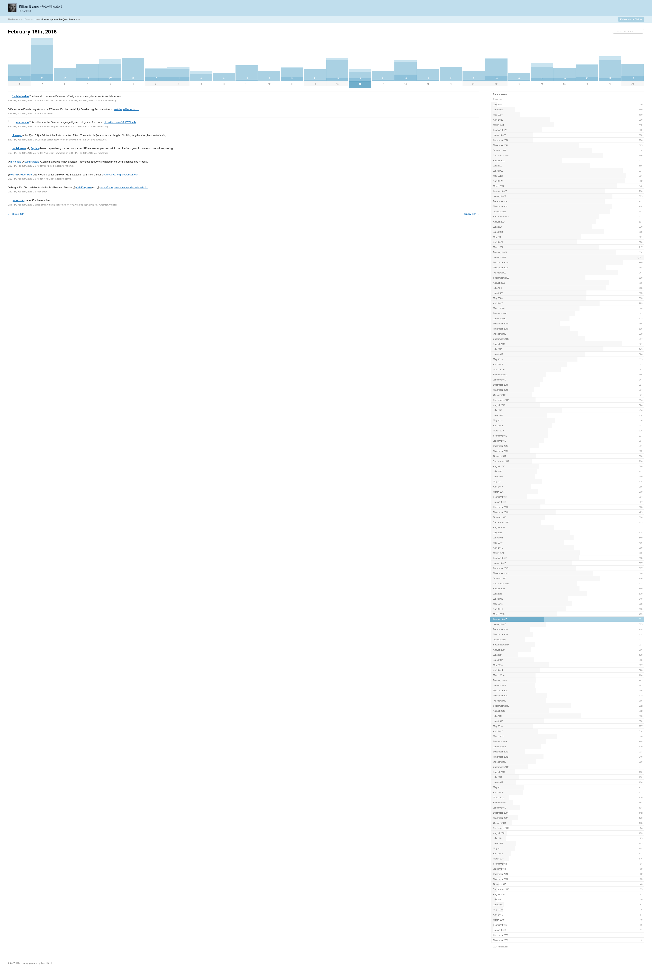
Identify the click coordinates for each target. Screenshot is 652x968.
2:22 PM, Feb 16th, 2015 (20, 178)
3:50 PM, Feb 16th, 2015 (20, 152)
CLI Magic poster (44, 139)
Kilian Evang (22, 963)
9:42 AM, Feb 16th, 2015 (20, 191)
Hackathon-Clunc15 (45, 204)
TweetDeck (102, 126)
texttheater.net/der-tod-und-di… (131, 187)
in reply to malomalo (65, 165)
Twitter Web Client (45, 100)
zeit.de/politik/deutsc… (126, 109)
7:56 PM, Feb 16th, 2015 (20, 100)
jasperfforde (106, 187)
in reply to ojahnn (63, 178)
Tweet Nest (46, 963)
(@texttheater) (40, 6)
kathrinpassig (31, 161)
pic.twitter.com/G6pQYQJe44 (120, 122)
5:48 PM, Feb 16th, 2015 (20, 139)
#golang (35, 148)
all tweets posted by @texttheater (58, 19)
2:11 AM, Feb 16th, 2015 (20, 204)
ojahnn (14, 174)
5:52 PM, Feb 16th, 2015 (20, 126)
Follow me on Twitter (631, 19)
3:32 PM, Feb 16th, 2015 (20, 165)
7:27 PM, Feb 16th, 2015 (20, 113)
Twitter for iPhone (44, 126)
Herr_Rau (26, 174)
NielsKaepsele (84, 187)
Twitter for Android (106, 100)
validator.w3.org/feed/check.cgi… (121, 174)
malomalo (15, 161)
